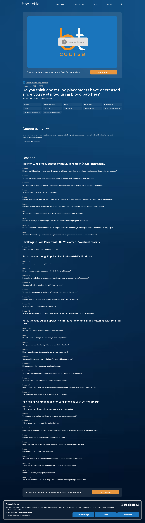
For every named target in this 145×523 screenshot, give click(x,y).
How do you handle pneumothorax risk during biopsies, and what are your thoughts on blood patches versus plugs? (68, 228)
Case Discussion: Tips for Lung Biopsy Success (40, 249)
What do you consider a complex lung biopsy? (40, 192)
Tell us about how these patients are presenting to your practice (48, 409)
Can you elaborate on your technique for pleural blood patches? (48, 359)
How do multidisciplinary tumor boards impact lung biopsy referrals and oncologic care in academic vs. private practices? (70, 171)
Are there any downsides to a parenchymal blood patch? (45, 394)
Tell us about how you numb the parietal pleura (41, 423)
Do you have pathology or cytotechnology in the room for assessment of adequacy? (56, 278)
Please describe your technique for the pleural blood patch (45, 352)
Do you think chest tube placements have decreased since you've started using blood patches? (60, 387)
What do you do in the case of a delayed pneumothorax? (45, 380)
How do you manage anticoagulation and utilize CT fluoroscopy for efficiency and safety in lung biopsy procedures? (68, 199)
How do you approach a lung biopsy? (37, 264)
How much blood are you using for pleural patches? (42, 366)
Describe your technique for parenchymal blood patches (45, 338)
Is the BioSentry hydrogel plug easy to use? (39, 473)
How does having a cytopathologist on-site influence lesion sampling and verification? (56, 220)
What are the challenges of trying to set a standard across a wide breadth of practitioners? (58, 313)
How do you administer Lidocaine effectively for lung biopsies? (47, 271)
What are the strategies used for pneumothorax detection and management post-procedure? (59, 178)
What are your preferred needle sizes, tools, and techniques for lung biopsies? (53, 213)
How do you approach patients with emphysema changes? (45, 437)
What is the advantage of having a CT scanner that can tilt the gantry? (50, 292)
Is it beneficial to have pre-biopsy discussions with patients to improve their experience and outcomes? (63, 185)
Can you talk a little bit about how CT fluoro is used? (43, 285)
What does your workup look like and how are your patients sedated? (50, 416)
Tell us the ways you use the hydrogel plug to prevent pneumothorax (49, 465)
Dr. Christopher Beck (44, 98)
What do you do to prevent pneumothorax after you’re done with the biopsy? (53, 458)
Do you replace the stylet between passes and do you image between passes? (53, 444)
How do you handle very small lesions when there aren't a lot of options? (51, 299)
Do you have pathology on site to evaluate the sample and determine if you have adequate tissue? (61, 430)
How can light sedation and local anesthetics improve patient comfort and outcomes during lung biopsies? (64, 206)
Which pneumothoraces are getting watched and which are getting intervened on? (55, 480)
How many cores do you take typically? (38, 451)
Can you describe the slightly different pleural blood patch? (46, 345)
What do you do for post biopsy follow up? (39, 306)
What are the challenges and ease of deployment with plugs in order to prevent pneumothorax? (60, 235)
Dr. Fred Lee (31, 98)
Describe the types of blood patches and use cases (43, 331)
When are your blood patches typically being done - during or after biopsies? (53, 373)
